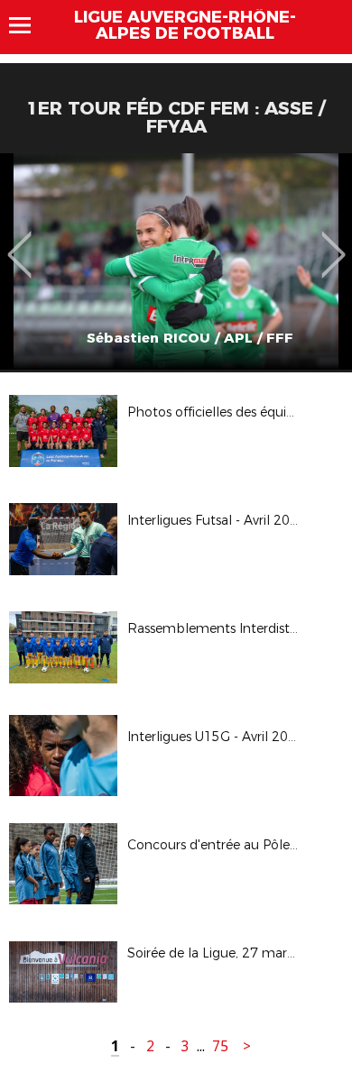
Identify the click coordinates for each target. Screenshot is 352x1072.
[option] (176, 261)
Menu (28, 25)
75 (220, 1046)
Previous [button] (19, 242)
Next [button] (333, 242)
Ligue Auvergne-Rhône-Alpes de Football (185, 25)
